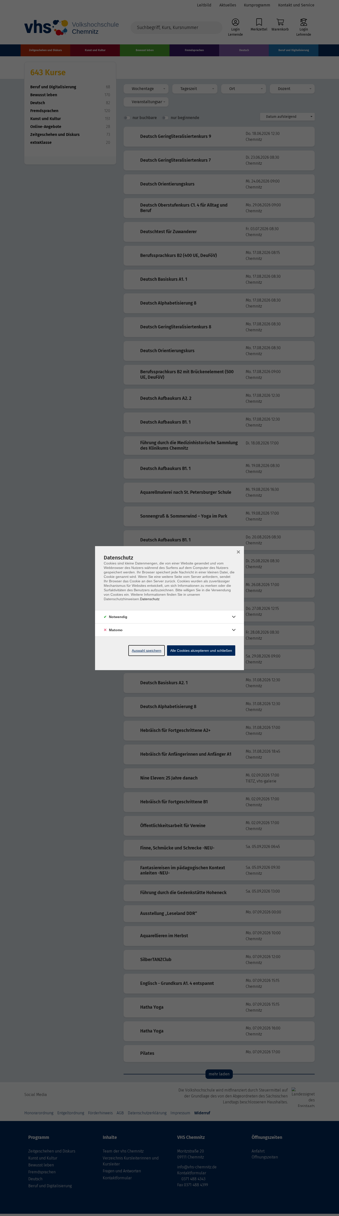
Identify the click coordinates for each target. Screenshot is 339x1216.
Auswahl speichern (146, 651)
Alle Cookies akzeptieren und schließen (201, 651)
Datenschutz (150, 599)
